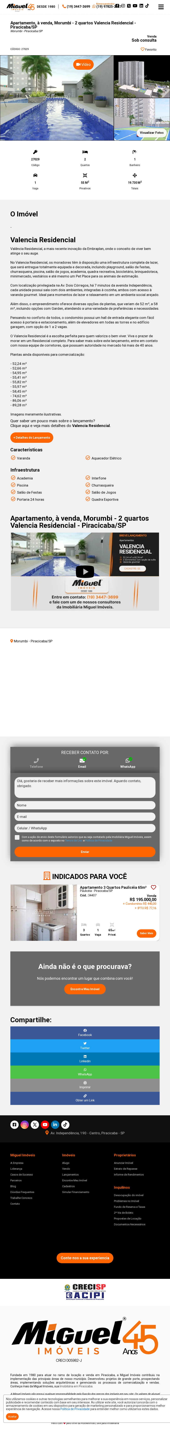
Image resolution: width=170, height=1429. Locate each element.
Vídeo (85, 64)
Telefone (36, 767)
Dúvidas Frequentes (22, 1192)
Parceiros (16, 1180)
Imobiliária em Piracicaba (76, 1386)
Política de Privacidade (75, 1409)
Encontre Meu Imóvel (85, 989)
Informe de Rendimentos (129, 1174)
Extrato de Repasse (125, 1168)
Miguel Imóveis (31, 1236)
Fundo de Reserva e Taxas (129, 1206)
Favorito (150, 49)
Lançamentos (70, 1174)
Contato (15, 1203)
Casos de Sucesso (21, 1174)
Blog (13, 1186)
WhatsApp (127, 767)
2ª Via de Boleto (123, 1212)
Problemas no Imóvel (126, 1201)
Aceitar (12, 1416)
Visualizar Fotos (152, 133)
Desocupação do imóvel (128, 1195)
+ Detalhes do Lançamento (31, 437)
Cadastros (68, 1186)
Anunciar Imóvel (123, 1162)
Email (82, 767)
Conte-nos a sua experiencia (85, 1258)
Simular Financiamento (75, 1192)
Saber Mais (146, 933)
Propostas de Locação (127, 1218)
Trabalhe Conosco (21, 1197)
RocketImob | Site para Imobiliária (100, 1423)
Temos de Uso (74, 840)
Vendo (66, 1168)
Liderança (16, 1168)
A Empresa (16, 1162)
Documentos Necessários (129, 1224)
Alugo (65, 1162)
